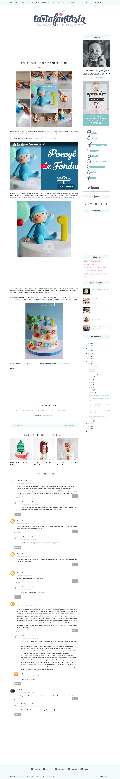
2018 (89, 353)
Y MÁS (82, 2)
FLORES (63, 2)
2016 (89, 358)
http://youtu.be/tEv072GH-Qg (49, 138)
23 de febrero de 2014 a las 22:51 (29, 504)
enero (91, 421)
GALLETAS (43, 2)
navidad (86, 273)
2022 (89, 343)
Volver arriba (103, 776)
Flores (92, 273)
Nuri (19, 603)
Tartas (85, 261)
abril (90, 387)
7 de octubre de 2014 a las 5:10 (25, 575)
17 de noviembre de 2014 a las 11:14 (30, 676)
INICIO (11, 2)
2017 (89, 356)
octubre (91, 371)
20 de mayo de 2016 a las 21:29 (29, 706)
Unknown (21, 520)
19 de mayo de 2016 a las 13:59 (25, 692)
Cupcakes (86, 270)
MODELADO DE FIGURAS (73, 2)
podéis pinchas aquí (37, 297)
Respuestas (19, 497)
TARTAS (17, 2)
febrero (91, 392)
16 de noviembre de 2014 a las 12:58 (30, 638)
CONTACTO (88, 2)
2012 (89, 426)
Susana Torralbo (21, 776)
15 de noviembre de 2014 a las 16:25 (26, 606)
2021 (89, 345)
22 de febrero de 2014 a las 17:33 (25, 483)
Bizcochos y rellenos (89, 267)
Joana (19, 690)
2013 (89, 423)
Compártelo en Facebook (26, 410)
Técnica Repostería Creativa (90, 264)
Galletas (99, 267)
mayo (91, 384)
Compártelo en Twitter (48, 410)
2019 (89, 351)
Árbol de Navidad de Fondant (19, 463)
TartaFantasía (27, 501)
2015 (89, 361)
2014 (89, 364)
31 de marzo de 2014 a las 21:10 (25, 556)
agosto (91, 377)
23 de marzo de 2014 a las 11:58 (29, 539)
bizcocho (98, 273)
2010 (89, 431)
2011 (89, 428)
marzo (91, 390)
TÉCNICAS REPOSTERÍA (26, 2)
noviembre (92, 369)
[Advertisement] (44, 48)
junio (90, 382)
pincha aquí (62, 299)
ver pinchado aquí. (65, 363)
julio (90, 379)
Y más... (104, 267)
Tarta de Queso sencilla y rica (100, 308)
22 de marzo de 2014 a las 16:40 (25, 523)
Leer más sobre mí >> (96, 77)
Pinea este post (66, 410)
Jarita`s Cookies (24, 480)
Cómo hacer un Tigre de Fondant (67, 463)
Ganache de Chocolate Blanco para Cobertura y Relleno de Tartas (100, 292)
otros (85, 276)
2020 (89, 348)
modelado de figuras (48, 415)
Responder (75, 495)
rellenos (105, 273)
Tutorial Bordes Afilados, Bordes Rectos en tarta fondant (98, 301)
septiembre (92, 374)
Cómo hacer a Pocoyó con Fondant (99, 395)
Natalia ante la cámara (96, 270)
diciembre (92, 366)
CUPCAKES (36, 2)
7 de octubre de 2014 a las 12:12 (29, 589)
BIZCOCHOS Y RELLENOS (53, 2)
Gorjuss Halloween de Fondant (42, 463)
